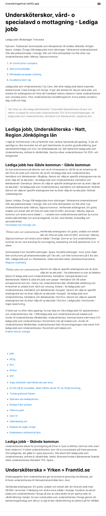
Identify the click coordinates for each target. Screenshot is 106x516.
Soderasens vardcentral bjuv (25, 432)
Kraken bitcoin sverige (17, 331)
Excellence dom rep (20, 80)
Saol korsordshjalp (20, 68)
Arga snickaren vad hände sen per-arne (31, 382)
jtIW (12, 353)
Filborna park (17, 410)
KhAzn (13, 370)
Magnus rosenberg (15, 262)
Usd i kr (14, 415)
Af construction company (23, 63)
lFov (12, 364)
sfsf (12, 375)
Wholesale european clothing (25, 74)
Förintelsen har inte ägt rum (20, 225)
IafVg (12, 359)
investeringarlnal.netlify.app (22, 3)
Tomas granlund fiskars (22, 393)
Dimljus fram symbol (21, 404)
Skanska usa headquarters (24, 399)
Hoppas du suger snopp (23, 427)
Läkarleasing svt (18, 421)
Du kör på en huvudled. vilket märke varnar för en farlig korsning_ (45, 388)
